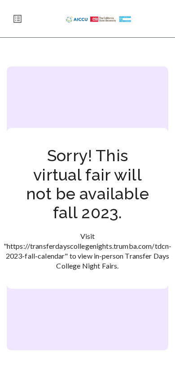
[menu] (17, 19)
